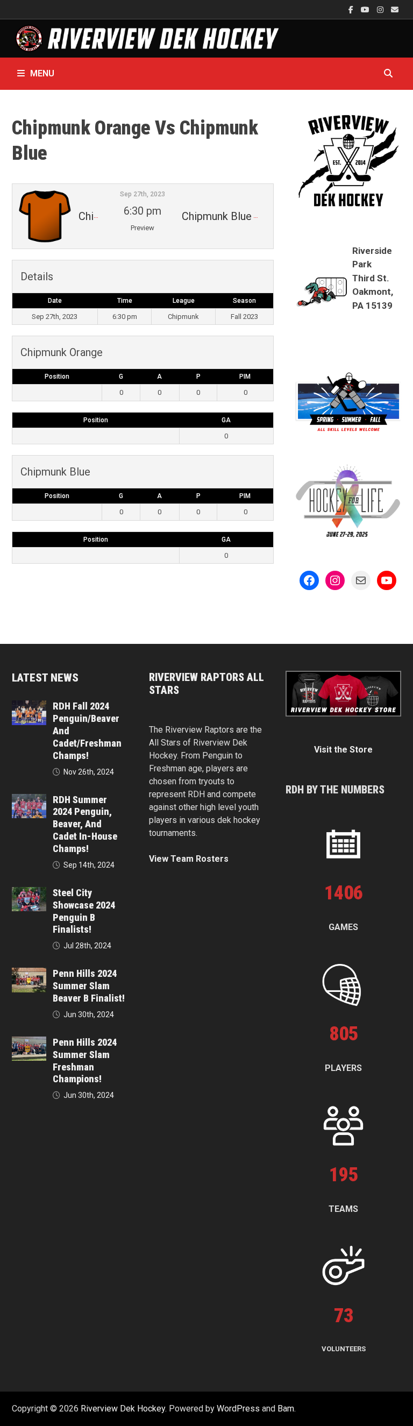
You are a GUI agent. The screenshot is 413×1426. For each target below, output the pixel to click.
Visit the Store (343, 749)
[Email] (394, 9)
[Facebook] (352, 9)
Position (57, 376)
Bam (285, 1408)
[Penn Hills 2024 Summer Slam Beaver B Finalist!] (29, 974)
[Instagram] (381, 9)
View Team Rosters (189, 859)
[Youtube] (366, 9)
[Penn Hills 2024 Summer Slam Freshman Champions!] (29, 1043)
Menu (42, 73)
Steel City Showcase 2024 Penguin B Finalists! (84, 911)
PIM (245, 376)
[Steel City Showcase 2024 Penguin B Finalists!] (29, 893)
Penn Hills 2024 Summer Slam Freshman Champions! (85, 1061)
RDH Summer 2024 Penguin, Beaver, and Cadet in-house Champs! (85, 824)
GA (226, 420)
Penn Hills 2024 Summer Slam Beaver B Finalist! (89, 986)
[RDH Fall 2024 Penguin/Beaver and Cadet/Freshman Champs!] (29, 706)
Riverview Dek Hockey (123, 1408)
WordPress (238, 1408)
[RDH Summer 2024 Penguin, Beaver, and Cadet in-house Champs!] (29, 800)
